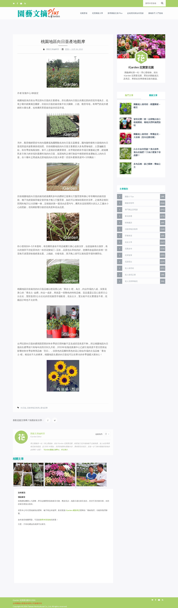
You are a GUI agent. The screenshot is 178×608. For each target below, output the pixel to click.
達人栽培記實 (130, 275)
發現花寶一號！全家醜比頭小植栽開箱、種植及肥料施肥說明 (147, 122)
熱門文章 (129, 95)
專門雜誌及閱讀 (131, 209)
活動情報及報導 (33, 408)
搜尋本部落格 (45, 520)
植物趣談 (128, 222)
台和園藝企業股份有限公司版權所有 (27, 603)
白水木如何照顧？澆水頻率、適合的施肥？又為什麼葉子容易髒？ (147, 152)
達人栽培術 (129, 268)
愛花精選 (128, 216)
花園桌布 (128, 248)
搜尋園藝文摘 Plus (115, 13)
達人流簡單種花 (131, 281)
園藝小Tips (129, 196)
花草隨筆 (128, 255)
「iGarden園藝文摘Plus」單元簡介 (55, 450)
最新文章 (153, 95)
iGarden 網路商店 (73, 510)
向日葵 (23, 408)
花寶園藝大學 (97, 13)
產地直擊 (44, 408)
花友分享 (128, 242)
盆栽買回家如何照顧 (135, 13)
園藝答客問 (129, 203)
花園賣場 (83, 13)
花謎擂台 (128, 261)
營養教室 (128, 235)
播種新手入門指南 (155, 13)
